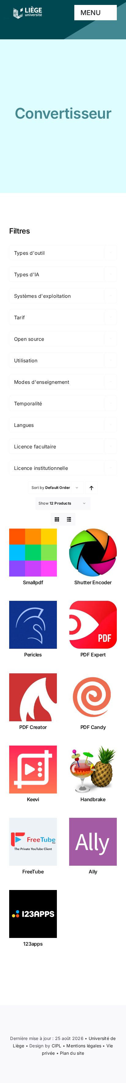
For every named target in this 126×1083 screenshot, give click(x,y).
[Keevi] (33, 770)
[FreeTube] (33, 842)
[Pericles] (33, 625)
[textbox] (63, 253)
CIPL (56, 1045)
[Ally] (93, 842)
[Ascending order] (92, 488)
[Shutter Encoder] (93, 553)
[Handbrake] (93, 770)
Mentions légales (83, 1045)
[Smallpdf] (33, 553)
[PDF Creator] (33, 697)
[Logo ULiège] (27, 6)
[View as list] (69, 519)
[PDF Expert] (93, 625)
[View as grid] (57, 519)
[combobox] (63, 252)
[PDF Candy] (93, 697)
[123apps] (33, 914)
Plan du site (72, 1053)
